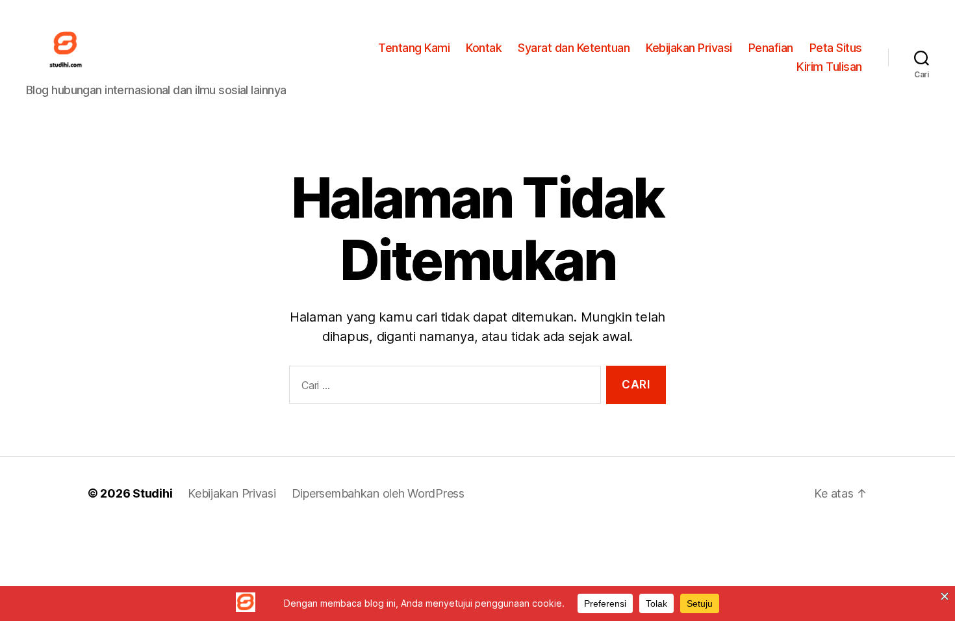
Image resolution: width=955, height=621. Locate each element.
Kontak (484, 48)
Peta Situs (835, 48)
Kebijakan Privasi (689, 48)
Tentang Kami (414, 48)
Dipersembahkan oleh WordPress (378, 493)
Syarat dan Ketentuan (574, 48)
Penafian (770, 48)
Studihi (152, 493)
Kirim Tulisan (829, 66)
